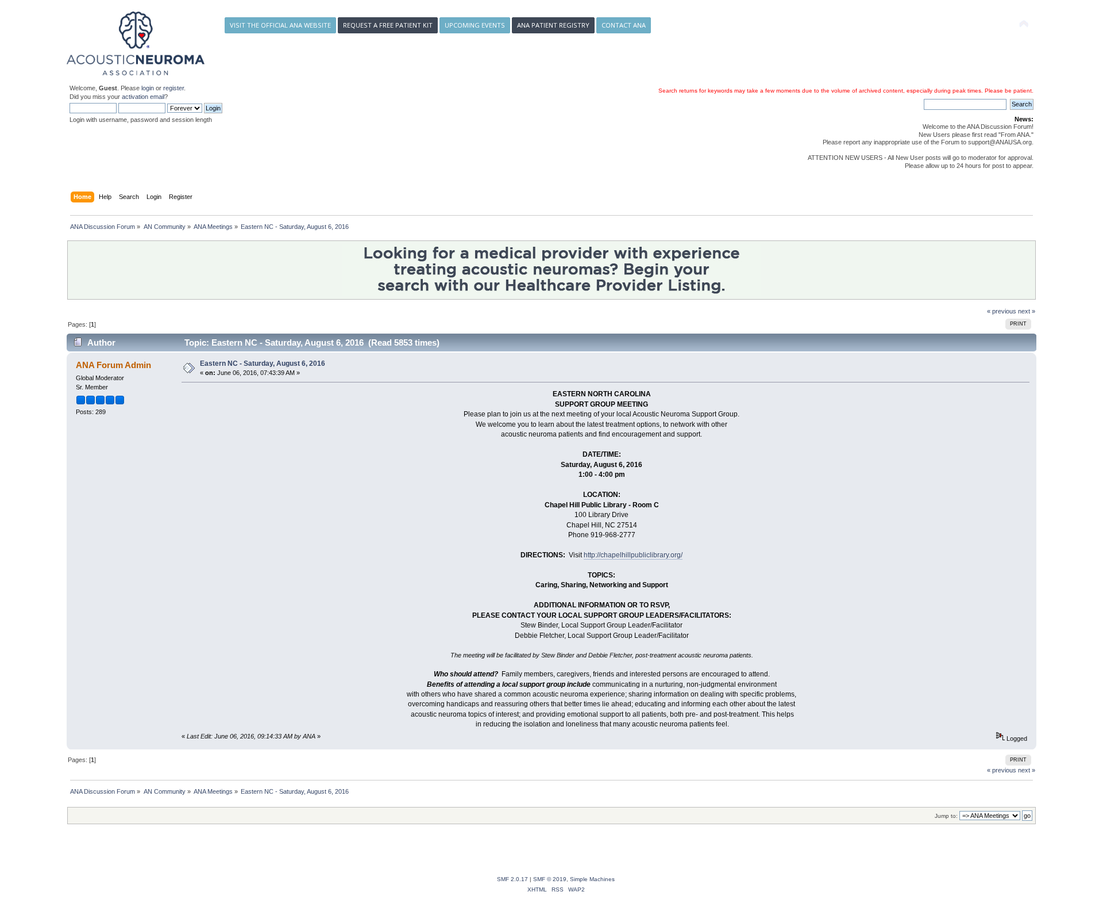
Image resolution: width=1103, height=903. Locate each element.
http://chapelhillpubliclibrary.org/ (633, 555)
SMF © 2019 (549, 879)
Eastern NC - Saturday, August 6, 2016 (262, 363)
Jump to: (946, 816)
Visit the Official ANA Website (280, 25)
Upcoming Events (475, 25)
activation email (143, 96)
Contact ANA (623, 25)
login (147, 88)
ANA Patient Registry (553, 25)
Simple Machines (592, 879)
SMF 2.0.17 (512, 879)
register (173, 88)
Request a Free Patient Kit (388, 25)
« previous (1001, 311)
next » (1026, 311)
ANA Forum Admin (113, 365)
